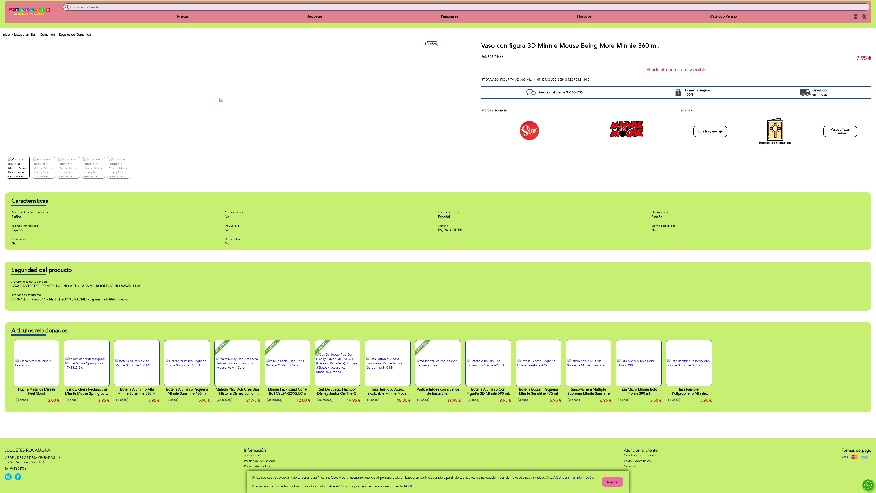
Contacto (630, 466)
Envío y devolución (637, 461)
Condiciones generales (640, 455)
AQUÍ (408, 486)
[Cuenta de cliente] (855, 16)
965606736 (18, 469)
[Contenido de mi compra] (864, 16)
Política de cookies (257, 466)
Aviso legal (252, 455)
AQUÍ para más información (573, 477)
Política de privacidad (259, 461)
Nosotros (584, 16)
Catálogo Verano (723, 16)
